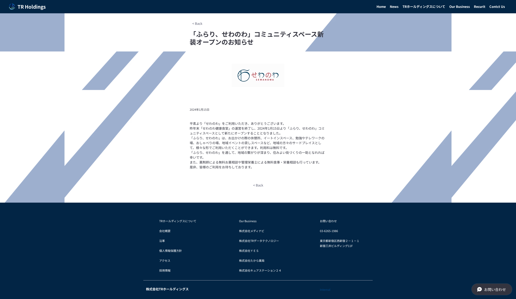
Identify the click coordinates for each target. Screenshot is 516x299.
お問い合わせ (328, 221)
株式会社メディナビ (251, 231)
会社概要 (165, 231)
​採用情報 (165, 270)
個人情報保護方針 (170, 251)
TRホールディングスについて (177, 221)
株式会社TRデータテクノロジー (259, 241)
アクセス (164, 260)
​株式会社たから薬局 (251, 260)
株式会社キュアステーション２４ (260, 270)
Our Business (248, 221)
